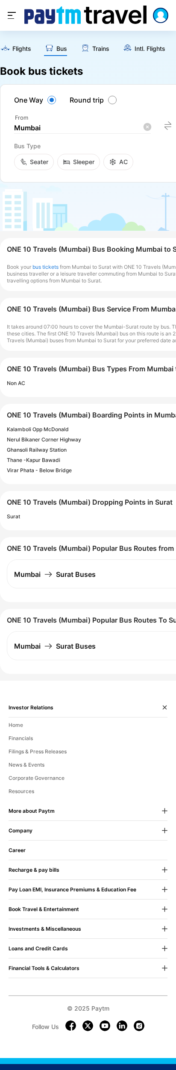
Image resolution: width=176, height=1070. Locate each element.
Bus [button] (61, 48)
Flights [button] (21, 48)
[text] (15, 49)
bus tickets (45, 267)
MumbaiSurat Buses (55, 574)
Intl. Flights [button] (150, 48)
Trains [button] (100, 48)
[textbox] (82, 128)
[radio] (36, 100)
